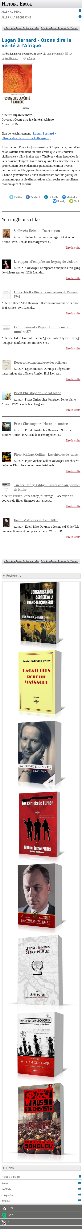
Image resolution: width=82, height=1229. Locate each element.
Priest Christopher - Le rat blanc (37, 393)
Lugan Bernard (10, 58)
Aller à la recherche (16, 17)
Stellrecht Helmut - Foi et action (37, 231)
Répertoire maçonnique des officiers (40, 362)
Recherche (13, 575)
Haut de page (11, 1176)
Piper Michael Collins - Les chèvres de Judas (46, 454)
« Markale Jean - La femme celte (21, 28)
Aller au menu (11, 11)
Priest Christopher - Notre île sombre (41, 424)
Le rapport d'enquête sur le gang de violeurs (46, 262)
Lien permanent (55, 53)
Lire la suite (73, 247)
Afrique (31, 58)
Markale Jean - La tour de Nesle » (59, 28)
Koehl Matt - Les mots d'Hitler (36, 520)
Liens (10, 1168)
